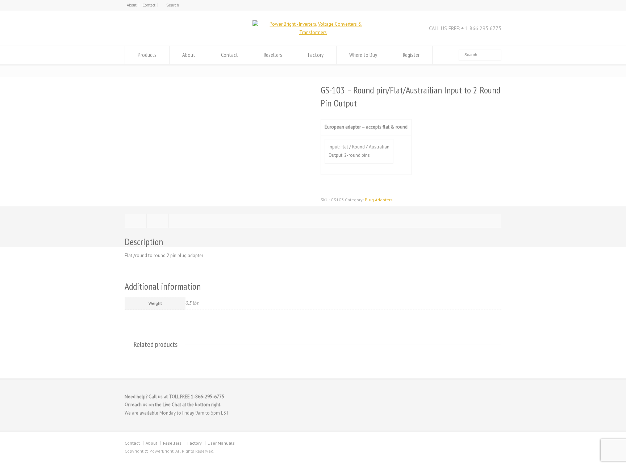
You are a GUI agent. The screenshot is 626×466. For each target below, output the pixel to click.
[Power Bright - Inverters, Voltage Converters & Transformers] (313, 32)
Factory (316, 54)
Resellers (273, 54)
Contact (148, 5)
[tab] (135, 221)
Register (411, 54)
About (132, 5)
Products (147, 54)
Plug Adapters (379, 199)
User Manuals (221, 443)
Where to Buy (363, 54)
